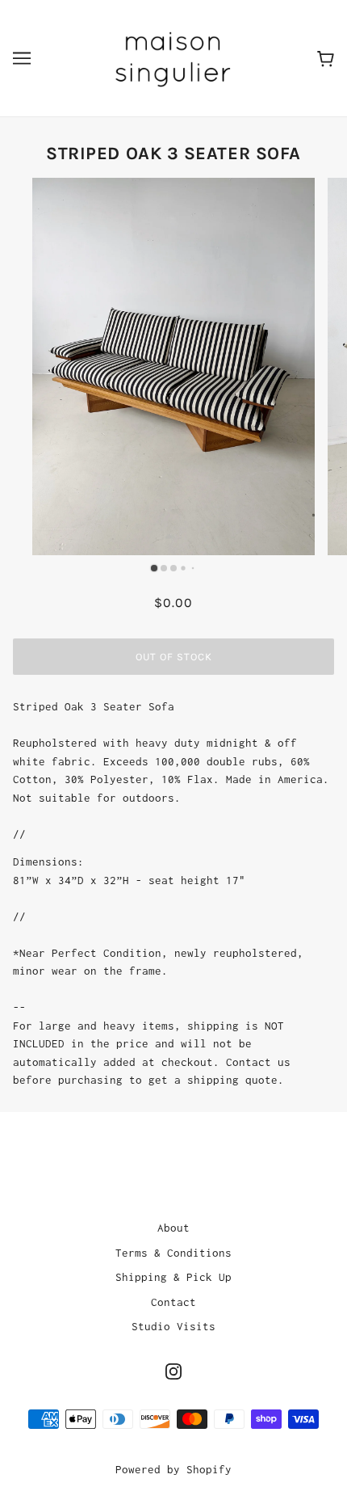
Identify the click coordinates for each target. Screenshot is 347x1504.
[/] (173, 56)
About (173, 1227)
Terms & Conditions (173, 1252)
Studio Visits (173, 1326)
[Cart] (326, 58)
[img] (173, 1371)
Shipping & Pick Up (173, 1276)
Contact (173, 1301)
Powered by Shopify (173, 1469)
